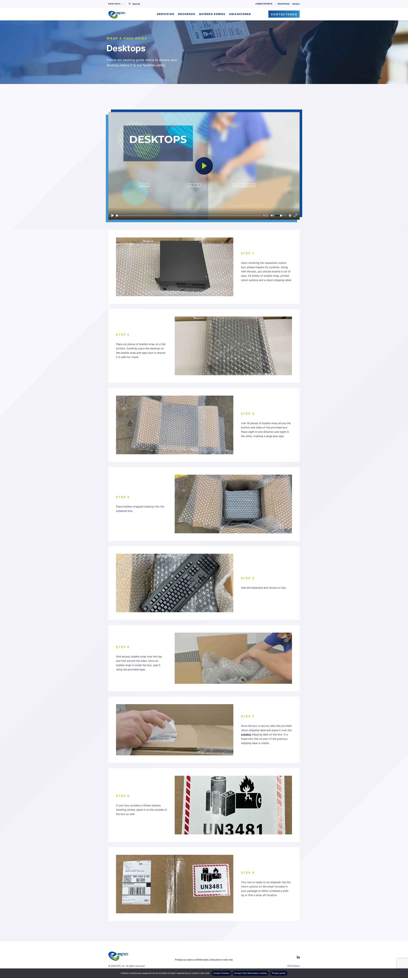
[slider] (188, 215)
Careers (296, 4)
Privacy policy (279, 973)
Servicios (165, 14)
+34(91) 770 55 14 (263, 4)
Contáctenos (284, 14)
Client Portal (283, 4)
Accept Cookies (221, 973)
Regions (114, 4)
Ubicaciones (240, 14)
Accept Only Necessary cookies (250, 973)
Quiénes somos (212, 14)
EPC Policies (294, 966)
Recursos (186, 14)
